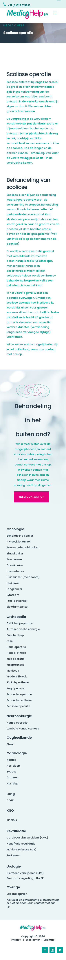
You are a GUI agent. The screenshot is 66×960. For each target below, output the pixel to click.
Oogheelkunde (19, 737)
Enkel (10, 641)
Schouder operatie (19, 694)
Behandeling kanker (20, 536)
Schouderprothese (19, 700)
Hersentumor (15, 571)
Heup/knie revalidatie (21, 843)
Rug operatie (15, 688)
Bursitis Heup (15, 635)
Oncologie (15, 529)
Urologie (14, 866)
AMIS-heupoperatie (20, 623)
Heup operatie (16, 647)
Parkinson (13, 855)
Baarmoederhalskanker (22, 547)
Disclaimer (33, 940)
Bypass (11, 771)
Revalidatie (16, 831)
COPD (10, 800)
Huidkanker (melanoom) (23, 577)
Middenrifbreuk (17, 676)
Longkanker (14, 589)
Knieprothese (15, 665)
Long (11, 793)
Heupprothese (16, 653)
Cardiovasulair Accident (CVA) (27, 837)
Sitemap (49, 940)
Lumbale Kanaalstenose (23, 728)
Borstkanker (15, 559)
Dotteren (13, 777)
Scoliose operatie (18, 706)
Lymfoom (13, 595)
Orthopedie (16, 616)
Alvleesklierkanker (19, 541)
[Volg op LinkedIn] (60, 950)
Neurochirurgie (19, 716)
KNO (10, 810)
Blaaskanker (15, 553)
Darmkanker (15, 565)
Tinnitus (12, 820)
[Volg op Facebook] (45, 950)
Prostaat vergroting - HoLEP (25, 878)
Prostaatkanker (17, 601)
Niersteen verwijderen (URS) (25, 873)
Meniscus (13, 670)
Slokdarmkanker (18, 607)
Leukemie (13, 583)
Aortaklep (13, 766)
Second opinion (17, 894)
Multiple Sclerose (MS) (21, 849)
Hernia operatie (17, 723)
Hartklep (12, 783)
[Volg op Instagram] (52, 950)
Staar (10, 744)
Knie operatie (15, 659)
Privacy (16, 940)
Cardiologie (17, 753)
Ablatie (11, 760)
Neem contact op (31, 497)
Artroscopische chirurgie (23, 629)
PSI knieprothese (18, 682)
